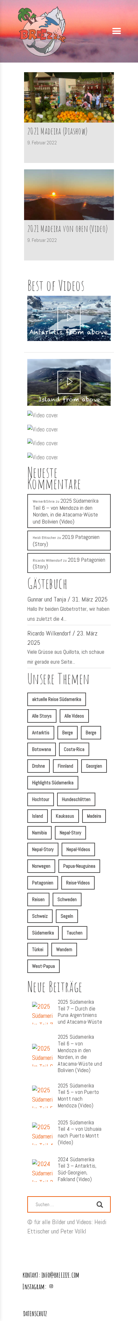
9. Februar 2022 (42, 143)
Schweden (67, 899)
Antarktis (40, 732)
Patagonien (42, 883)
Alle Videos (74, 716)
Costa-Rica (74, 749)
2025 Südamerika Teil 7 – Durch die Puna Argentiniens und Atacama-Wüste (80, 1012)
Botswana (41, 749)
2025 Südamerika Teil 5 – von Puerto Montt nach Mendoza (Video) (78, 1096)
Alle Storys (42, 716)
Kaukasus (65, 816)
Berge (67, 732)
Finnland (65, 766)
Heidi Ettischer (44, 537)
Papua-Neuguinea (79, 866)
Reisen (38, 899)
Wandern (64, 949)
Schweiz (40, 916)
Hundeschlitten (76, 799)
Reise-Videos (78, 883)
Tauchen (74, 933)
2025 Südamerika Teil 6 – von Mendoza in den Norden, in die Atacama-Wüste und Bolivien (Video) (66, 511)
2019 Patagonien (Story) (66, 540)
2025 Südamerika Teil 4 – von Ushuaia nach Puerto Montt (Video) (79, 1133)
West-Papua (43, 966)
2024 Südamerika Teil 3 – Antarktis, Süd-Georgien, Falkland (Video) (77, 1169)
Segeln (67, 916)
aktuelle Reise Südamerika (56, 699)
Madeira (94, 816)
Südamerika (43, 933)
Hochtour (40, 799)
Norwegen (41, 866)
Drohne (38, 766)
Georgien (94, 766)
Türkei (37, 949)
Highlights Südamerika (52, 783)
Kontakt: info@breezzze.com (50, 1275)
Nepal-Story (70, 833)
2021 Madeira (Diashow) (57, 131)
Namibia (39, 833)
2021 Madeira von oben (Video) (67, 228)
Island (37, 816)
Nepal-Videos (78, 849)
